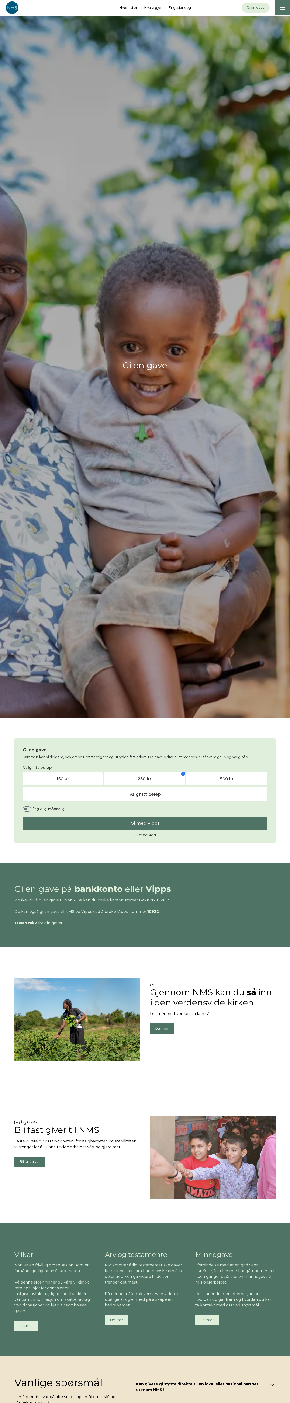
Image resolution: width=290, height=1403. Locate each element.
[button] (282, 7)
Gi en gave (256, 8)
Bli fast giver (30, 1162)
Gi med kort (145, 835)
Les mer (162, 1028)
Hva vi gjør (153, 8)
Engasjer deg (180, 8)
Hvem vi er (128, 8)
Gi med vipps (145, 823)
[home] (12, 7)
